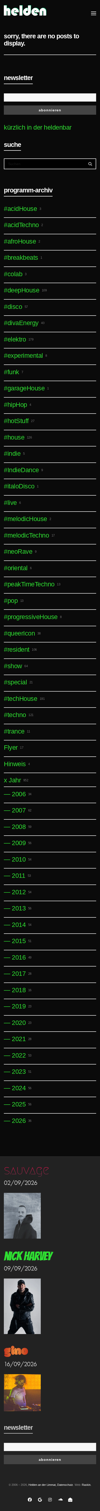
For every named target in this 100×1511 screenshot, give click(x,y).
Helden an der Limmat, (42, 1484)
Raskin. (86, 1484)
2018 (22, 990)
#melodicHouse (27, 518)
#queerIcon (22, 633)
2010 (22, 859)
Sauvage (26, 1170)
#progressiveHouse (33, 616)
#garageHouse (26, 388)
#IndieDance (23, 469)
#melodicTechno (29, 535)
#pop (14, 600)
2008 (22, 826)
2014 (22, 924)
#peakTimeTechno (32, 584)
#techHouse (24, 698)
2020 (22, 1022)
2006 (22, 794)
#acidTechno (23, 224)
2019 (22, 1006)
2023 (22, 1071)
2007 (22, 810)
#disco (16, 306)
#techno (19, 714)
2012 (22, 892)
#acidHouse (22, 208)
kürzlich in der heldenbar (38, 127)
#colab (15, 274)
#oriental (18, 567)
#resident (20, 649)
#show (16, 665)
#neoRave (20, 551)
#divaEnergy (24, 322)
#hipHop (17, 404)
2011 (21, 875)
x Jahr (16, 780)
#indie (14, 453)
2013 (22, 908)
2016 (22, 957)
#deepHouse (25, 290)
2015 (22, 940)
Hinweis (17, 763)
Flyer (13, 747)
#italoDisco (21, 486)
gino (16, 1352)
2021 (22, 1038)
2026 (22, 1120)
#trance (17, 731)
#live (12, 502)
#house (18, 437)
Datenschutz (65, 1484)
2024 (22, 1088)
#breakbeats (23, 257)
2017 (22, 973)
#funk (13, 371)
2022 (22, 1055)
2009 (22, 842)
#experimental (25, 355)
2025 (22, 1104)
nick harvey (28, 1256)
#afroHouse (22, 241)
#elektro (18, 339)
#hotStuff (19, 420)
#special (18, 682)
